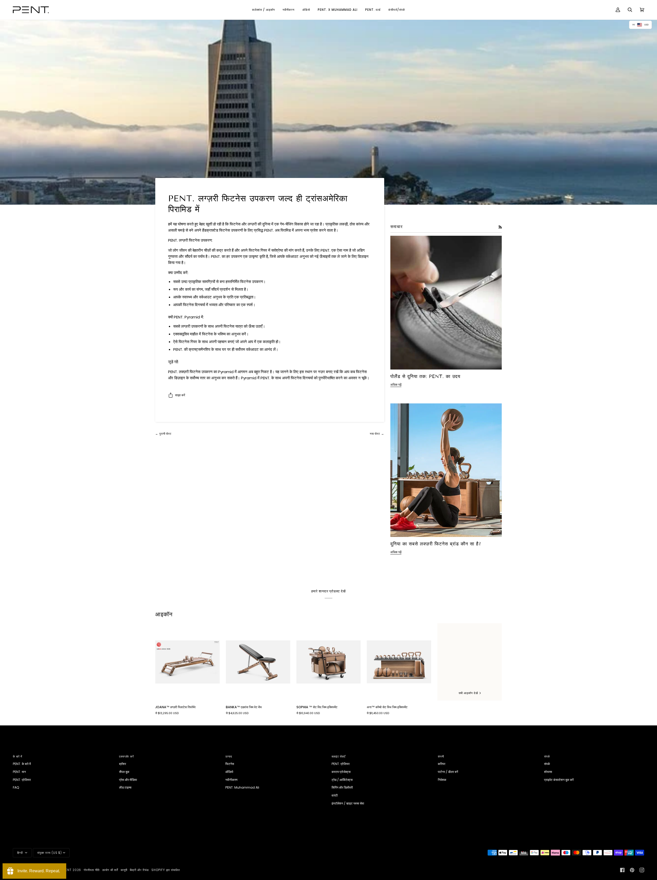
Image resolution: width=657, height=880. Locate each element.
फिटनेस (229, 764)
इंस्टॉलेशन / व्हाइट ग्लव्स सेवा (348, 803)
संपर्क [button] (547, 756)
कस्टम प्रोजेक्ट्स (341, 772)
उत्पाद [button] (228, 756)
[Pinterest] (632, 870)
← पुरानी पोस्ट (163, 434)
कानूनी (124, 870)
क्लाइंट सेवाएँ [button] (338, 756)
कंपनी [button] (441, 756)
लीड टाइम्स (125, 787)
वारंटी (335, 795)
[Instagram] (642, 870)
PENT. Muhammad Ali (242, 787)
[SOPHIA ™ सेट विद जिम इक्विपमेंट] (328, 661)
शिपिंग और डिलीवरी (342, 787)
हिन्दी (20, 853)
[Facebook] (622, 870)
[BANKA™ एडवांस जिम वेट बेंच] (258, 661)
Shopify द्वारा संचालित (165, 870)
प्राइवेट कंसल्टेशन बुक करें (559, 780)
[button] (263, 10)
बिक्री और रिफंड (139, 870)
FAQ (16, 787)
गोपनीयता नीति (91, 870)
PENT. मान (19, 772)
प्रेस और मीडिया (128, 780)
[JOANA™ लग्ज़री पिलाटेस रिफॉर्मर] (187, 661)
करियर (441, 764)
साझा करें (180, 395)
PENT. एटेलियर (22, 780)
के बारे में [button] (17, 756)
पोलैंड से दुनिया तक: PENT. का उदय (425, 376)
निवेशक (442, 780)
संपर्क (547, 764)
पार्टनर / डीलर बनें (448, 772)
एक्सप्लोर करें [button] (126, 756)
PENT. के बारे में (22, 764)
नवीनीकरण (231, 780)
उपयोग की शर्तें (110, 870)
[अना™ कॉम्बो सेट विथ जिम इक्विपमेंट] (399, 661)
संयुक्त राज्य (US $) (49, 853)
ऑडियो (229, 772)
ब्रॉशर (122, 764)
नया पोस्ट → (377, 434)
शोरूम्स (548, 772)
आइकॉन (164, 614)
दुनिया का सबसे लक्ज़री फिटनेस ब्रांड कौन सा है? (435, 544)
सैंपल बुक (124, 772)
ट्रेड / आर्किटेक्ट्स (342, 780)
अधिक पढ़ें (395, 384)
